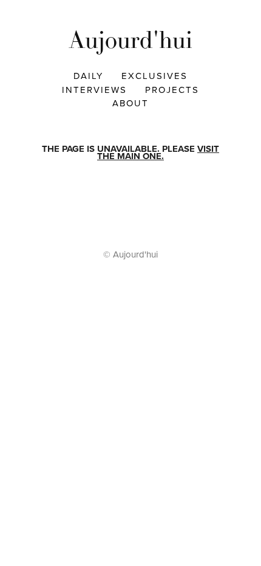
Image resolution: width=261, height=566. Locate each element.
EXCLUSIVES (154, 75)
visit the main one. (158, 152)
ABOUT (130, 103)
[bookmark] (130, 39)
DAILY (88, 75)
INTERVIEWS (94, 89)
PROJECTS (172, 89)
